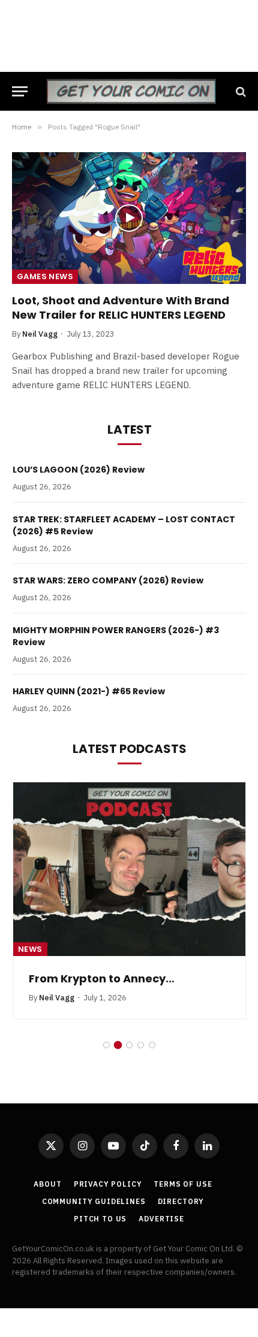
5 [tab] (152, 1044)
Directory (181, 1201)
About (47, 1183)
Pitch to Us (100, 1218)
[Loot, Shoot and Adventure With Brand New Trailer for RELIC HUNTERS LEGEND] (129, 217)
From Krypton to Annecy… (102, 978)
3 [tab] (129, 1044)
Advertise (161, 1218)
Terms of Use (183, 1183)
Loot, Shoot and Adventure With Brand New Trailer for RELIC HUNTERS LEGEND (120, 307)
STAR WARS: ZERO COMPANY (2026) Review (108, 580)
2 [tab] (118, 1044)
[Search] (239, 91)
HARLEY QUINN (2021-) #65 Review (89, 691)
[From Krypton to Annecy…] (129, 869)
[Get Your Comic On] (131, 91)
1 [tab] (106, 1044)
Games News (45, 276)
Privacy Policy (108, 1183)
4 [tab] (140, 1044)
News (30, 949)
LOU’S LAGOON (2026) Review (79, 470)
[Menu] (20, 91)
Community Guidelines (94, 1201)
